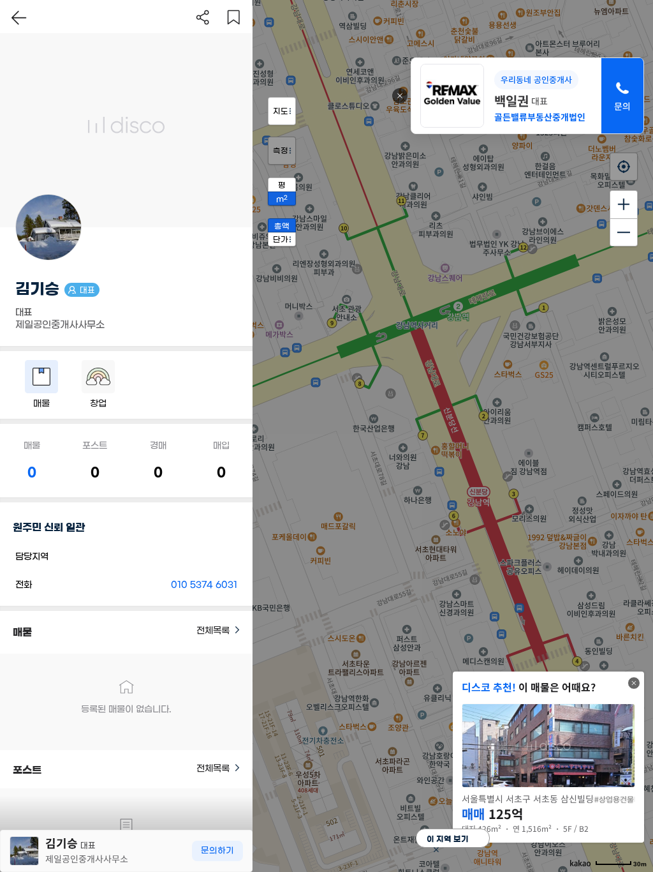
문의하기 (217, 850)
